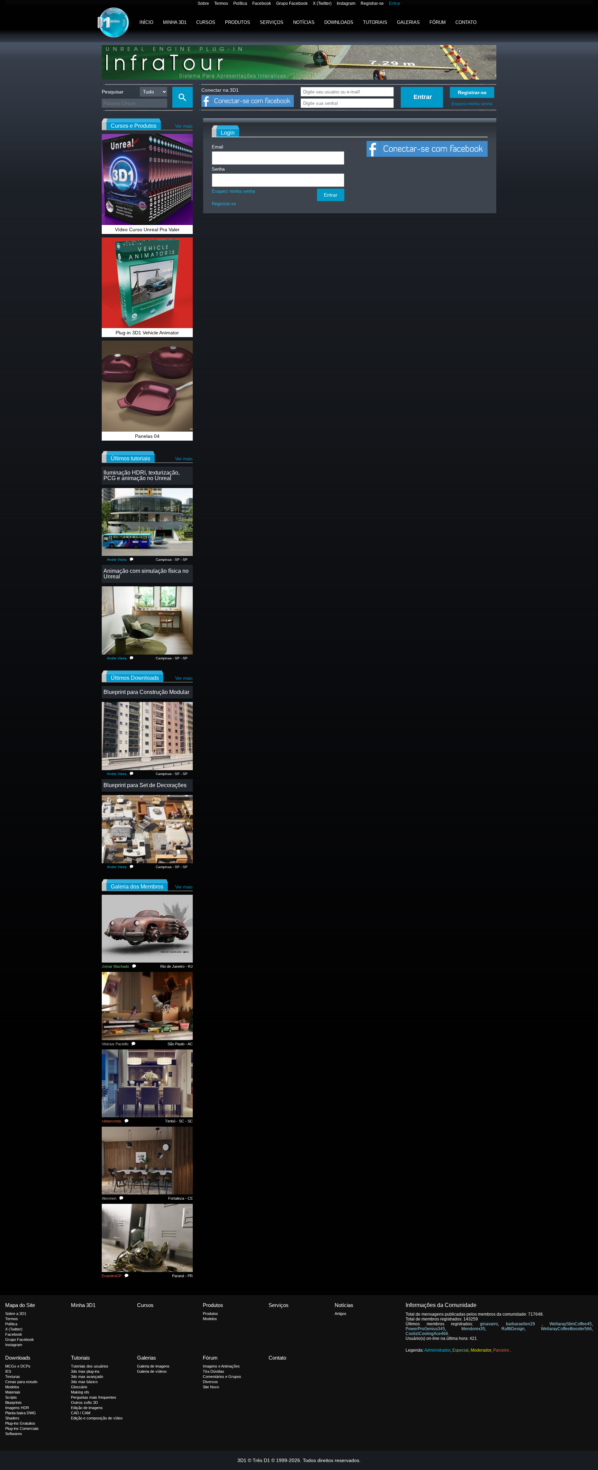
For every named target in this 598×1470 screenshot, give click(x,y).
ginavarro (489, 1324)
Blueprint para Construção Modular (146, 692)
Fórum (437, 22)
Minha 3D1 (175, 22)
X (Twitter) (322, 3)
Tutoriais (375, 22)
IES (8, 1371)
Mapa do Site (20, 1305)
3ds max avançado (87, 1376)
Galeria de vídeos (152, 1371)
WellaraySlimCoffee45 (571, 1324)
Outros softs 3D (84, 1402)
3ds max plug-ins (85, 1371)
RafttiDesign (513, 1328)
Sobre (203, 3)
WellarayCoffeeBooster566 (566, 1328)
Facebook (261, 3)
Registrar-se (372, 3)
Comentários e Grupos (222, 1376)
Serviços (271, 22)
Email (217, 147)
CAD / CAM (80, 1413)
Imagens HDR (17, 1408)
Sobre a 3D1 (15, 1313)
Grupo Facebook (292, 3)
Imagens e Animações (221, 1366)
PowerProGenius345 (425, 1328)
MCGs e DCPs (17, 1366)
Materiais (12, 1392)
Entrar (394, 3)
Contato (466, 22)
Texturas (12, 1376)
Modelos (210, 1319)
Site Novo (211, 1387)
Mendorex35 (473, 1328)
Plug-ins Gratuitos (20, 1423)
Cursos (205, 22)
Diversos (210, 1382)
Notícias (304, 22)
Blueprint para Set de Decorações (145, 785)
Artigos (340, 1313)
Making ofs (80, 1392)
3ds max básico (84, 1382)
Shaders (12, 1418)
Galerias (408, 22)
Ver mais (184, 126)
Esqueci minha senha (472, 103)
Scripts (11, 1397)
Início (146, 22)
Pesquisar (113, 91)
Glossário (79, 1387)
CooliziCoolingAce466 (427, 1333)
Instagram (346, 3)
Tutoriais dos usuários (89, 1366)
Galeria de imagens (153, 1366)
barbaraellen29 (524, 1324)
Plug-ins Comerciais (22, 1428)
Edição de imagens (87, 1408)
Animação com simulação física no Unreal (146, 573)
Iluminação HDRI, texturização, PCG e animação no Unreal (141, 475)
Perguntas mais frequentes (93, 1397)
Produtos (237, 22)
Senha (218, 169)
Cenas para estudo (21, 1382)
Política (240, 3)
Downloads (338, 22)
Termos (221, 3)
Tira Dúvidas (213, 1371)
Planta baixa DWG (20, 1413)
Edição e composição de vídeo (97, 1418)
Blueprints (13, 1402)
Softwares (13, 1434)
